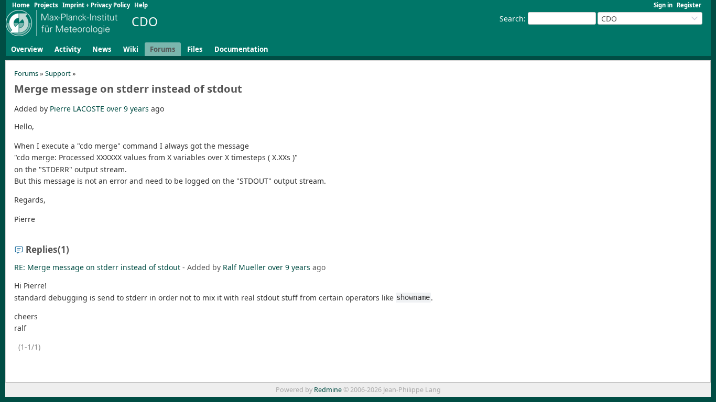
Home (21, 5)
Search (512, 19)
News (102, 49)
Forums (163, 49)
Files (195, 49)
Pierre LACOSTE (77, 109)
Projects (46, 5)
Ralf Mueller (244, 267)
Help (141, 5)
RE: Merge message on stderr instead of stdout (97, 267)
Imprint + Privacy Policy (96, 5)
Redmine (328, 389)
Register (689, 5)
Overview (27, 49)
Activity (68, 49)
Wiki (130, 49)
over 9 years (127, 109)
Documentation (241, 49)
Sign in (663, 5)
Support (58, 73)
